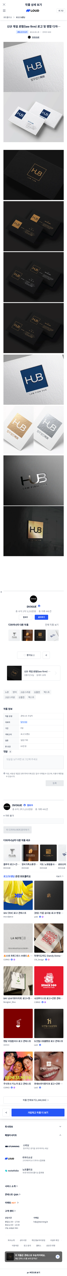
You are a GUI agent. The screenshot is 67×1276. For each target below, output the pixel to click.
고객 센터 (9, 1210)
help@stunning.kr (41, 1221)
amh (36, 916)
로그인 (60, 10)
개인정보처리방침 (38, 1240)
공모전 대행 (50, 1245)
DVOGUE (32, 606)
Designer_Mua (9, 1002)
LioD (36, 1045)
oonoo (6, 1044)
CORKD (6, 959)
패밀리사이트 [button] (11, 1135)
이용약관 (15, 1245)
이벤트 (10, 1202)
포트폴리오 (7, 17)
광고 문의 (27, 1245)
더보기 (58, 876)
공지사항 (23, 1240)
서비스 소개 (10, 1186)
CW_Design (39, 959)
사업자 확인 (54, 1240)
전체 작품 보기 (52, 624)
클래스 (38, 1245)
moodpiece (8, 916)
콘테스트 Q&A (11, 1194)
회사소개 (11, 1240)
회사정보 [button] (9, 1126)
